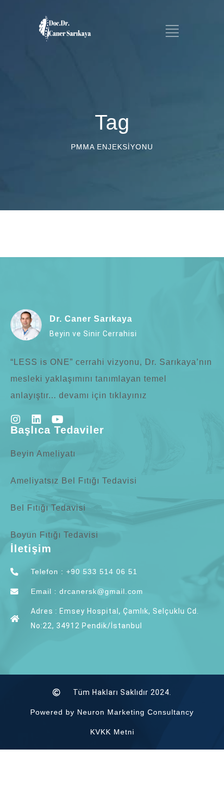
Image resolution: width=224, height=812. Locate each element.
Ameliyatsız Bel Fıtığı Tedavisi (73, 480)
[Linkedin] (36, 419)
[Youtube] (57, 419)
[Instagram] (15, 419)
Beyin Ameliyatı (43, 453)
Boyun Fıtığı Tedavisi (54, 534)
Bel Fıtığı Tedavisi (48, 507)
